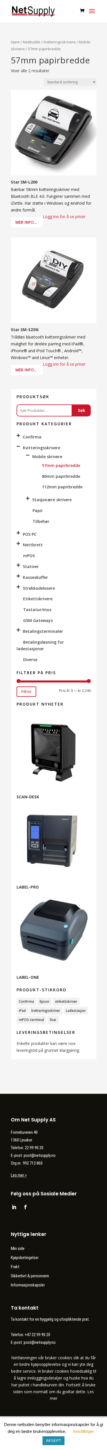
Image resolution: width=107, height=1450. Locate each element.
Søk (81, 410)
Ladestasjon (76, 1010)
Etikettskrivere (38, 598)
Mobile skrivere (47, 456)
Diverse (30, 659)
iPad (22, 1010)
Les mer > (19, 1175)
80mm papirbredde (61, 476)
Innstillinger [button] (83, 1431)
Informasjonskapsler (28, 1285)
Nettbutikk (32, 42)
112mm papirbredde (62, 487)
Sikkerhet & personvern (30, 1275)
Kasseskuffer (35, 577)
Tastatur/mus (37, 609)
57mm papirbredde (61, 465)
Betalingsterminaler (43, 631)
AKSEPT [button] (53, 1441)
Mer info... (26, 222)
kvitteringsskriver (45, 1010)
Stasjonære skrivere (52, 499)
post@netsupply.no (40, 1342)
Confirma (32, 437)
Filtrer (26, 691)
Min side (18, 1248)
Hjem (15, 42)
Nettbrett (33, 544)
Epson (44, 1001)
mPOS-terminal (31, 1019)
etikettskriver (66, 1001)
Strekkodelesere (39, 588)
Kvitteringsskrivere (60, 42)
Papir (38, 510)
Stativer (31, 566)
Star (53, 1019)
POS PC (30, 534)
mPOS (29, 555)
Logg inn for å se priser (64, 216)
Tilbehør (41, 521)
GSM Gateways (38, 620)
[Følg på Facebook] (25, 1207)
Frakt (15, 1266)
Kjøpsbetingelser (25, 1257)
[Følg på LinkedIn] (14, 1207)
